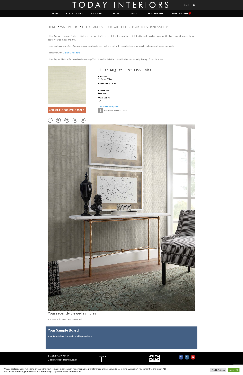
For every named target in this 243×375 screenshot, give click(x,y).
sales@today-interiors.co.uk (63, 359)
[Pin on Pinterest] (75, 120)
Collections (73, 13)
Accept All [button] (234, 370)
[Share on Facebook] (50, 120)
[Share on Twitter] (58, 120)
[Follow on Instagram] (187, 357)
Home (55, 13)
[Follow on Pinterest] (193, 357)
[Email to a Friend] (66, 120)
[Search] (194, 5)
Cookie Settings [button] (218, 370)
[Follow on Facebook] (181, 357)
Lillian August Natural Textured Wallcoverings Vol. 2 (125, 27)
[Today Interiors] (121, 5)
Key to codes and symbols (109, 106)
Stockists (97, 13)
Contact (116, 13)
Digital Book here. (71, 52)
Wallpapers (69, 27)
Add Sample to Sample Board (66, 110)
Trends (133, 13)
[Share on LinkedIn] (83, 120)
